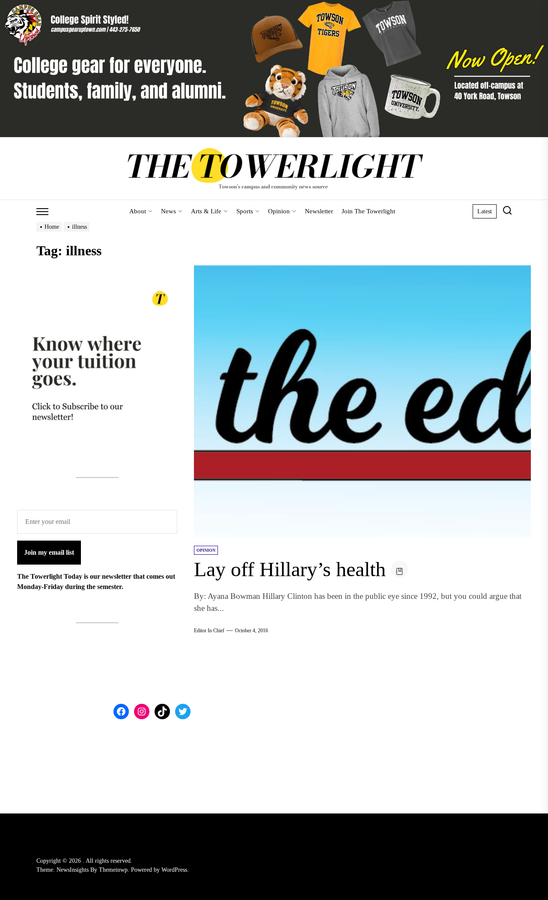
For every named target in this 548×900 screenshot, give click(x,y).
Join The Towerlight (368, 211)
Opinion (279, 211)
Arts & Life (206, 211)
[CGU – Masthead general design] (274, 5)
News (168, 211)
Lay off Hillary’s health (290, 569)
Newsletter (319, 211)
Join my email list (49, 552)
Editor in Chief (209, 631)
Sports (244, 211)
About (137, 211)
